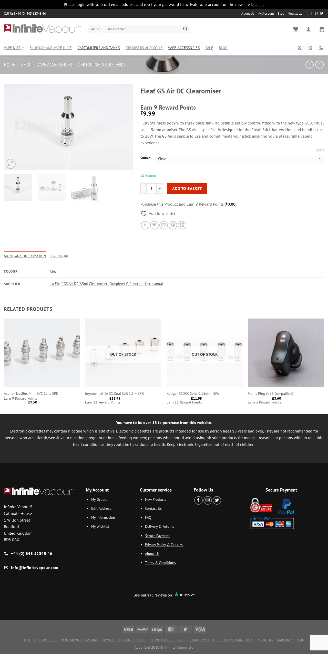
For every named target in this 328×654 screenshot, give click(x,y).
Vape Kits (12, 47)
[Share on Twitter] (154, 225)
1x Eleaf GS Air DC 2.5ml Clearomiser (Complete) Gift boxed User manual (106, 283)
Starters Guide (45, 640)
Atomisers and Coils (144, 47)
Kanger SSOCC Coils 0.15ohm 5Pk (193, 393)
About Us (247, 13)
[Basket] (321, 29)
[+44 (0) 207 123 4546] (321, 47)
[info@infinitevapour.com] (300, 47)
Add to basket (187, 188)
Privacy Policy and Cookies (123, 640)
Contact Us (153, 508)
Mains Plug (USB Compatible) (270, 393)
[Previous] (12, 127)
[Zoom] (11, 164)
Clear (320, 150)
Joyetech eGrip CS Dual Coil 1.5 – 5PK (114, 393)
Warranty (284, 640)
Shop (26, 64)
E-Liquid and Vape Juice (51, 47)
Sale (209, 47)
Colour (145, 158)
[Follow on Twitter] (321, 13)
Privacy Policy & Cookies (164, 544)
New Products (155, 499)
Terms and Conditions (236, 640)
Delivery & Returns (159, 526)
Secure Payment (157, 535)
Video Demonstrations (79, 640)
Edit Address (101, 508)
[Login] (308, 29)
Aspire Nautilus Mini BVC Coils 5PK (31, 393)
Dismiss (257, 4)
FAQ (148, 517)
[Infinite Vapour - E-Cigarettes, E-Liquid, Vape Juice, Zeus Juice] (42, 29)
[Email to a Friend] (163, 225)
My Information (103, 517)
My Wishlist (100, 526)
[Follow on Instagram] (316, 13)
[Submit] (185, 29)
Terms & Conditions (160, 562)
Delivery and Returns (167, 640)
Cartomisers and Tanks (99, 47)
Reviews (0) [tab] (59, 256)
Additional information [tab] (25, 256)
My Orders (99, 499)
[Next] (123, 127)
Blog (281, 13)
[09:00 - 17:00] (311, 47)
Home (9, 64)
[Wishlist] (295, 29)
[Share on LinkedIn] (182, 225)
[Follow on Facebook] (311, 13)
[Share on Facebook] (145, 225)
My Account (266, 13)
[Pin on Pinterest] (173, 225)
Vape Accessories (184, 47)
